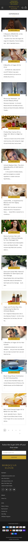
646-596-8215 (5, 478)
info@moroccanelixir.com (8, 476)
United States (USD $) (13, 523)
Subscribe (14, 457)
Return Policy (4, 506)
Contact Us (4, 511)
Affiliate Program (5, 516)
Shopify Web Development (11, 537)
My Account (4, 508)
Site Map (3, 514)
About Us (3, 498)
